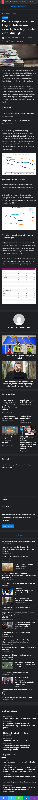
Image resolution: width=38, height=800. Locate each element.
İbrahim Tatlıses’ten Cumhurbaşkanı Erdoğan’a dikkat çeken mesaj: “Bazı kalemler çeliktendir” (19, 575)
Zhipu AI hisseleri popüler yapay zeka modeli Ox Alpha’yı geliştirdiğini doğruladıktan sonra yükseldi (9, 405)
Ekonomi (13, 13)
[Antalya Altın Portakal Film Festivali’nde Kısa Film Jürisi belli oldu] (7, 665)
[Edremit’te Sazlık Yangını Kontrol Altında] (7, 567)
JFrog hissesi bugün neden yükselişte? (16, 121)
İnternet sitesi (6, 507)
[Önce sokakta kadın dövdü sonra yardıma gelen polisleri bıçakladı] (7, 625)
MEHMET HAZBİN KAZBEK (12, 38)
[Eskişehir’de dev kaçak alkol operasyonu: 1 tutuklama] (10, 430)
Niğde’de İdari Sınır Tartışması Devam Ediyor (18, 583)
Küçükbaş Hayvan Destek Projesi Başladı (10, 417)
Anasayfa (6, 13)
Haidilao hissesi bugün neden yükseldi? (26, 418)
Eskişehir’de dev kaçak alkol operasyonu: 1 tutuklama (7, 440)
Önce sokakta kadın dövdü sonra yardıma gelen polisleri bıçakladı (25, 625)
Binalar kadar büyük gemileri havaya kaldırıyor (24, 599)
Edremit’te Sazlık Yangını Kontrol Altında (24, 565)
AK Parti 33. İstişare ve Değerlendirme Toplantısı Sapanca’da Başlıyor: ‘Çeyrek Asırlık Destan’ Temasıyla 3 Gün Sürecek (28, 443)
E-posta (5, 499)
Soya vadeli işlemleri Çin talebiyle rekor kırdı (18, 114)
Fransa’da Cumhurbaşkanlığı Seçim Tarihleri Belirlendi (24, 591)
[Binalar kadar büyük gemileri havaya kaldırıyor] (7, 601)
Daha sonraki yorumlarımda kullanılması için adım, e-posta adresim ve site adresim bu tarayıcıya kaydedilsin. (19, 517)
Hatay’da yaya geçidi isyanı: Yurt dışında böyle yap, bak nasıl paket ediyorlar (17, 641)
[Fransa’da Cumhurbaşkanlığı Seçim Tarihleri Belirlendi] (7, 591)
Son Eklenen (19, 535)
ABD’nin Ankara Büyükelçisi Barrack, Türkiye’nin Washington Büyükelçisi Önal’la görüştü (18, 549)
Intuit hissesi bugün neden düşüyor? (27, 401)
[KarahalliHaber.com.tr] (19, 6)
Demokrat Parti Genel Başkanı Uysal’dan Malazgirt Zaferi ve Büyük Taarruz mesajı (24, 681)
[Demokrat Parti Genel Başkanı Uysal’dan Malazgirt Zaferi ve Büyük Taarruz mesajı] (7, 680)
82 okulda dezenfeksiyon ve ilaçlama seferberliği (20, 2)
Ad (3, 491)
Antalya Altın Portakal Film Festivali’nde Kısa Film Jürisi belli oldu (25, 665)
